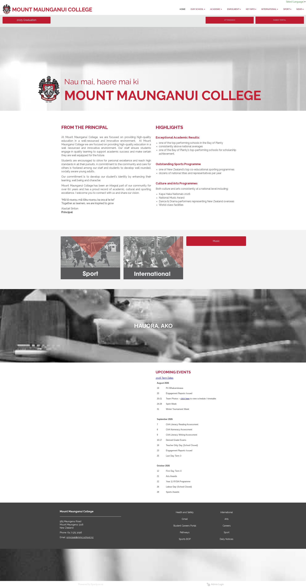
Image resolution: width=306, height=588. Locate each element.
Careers (227, 525)
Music (216, 241)
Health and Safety (185, 512)
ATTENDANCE (229, 20)
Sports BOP (185, 539)
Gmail (185, 519)
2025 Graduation (26, 20)
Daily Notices (226, 539)
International (226, 512)
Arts (227, 519)
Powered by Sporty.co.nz (90, 584)
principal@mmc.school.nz (80, 537)
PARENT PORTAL (279, 20)
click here (185, 398)
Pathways (184, 532)
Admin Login (217, 584)
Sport (226, 532)
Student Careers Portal (184, 525)
